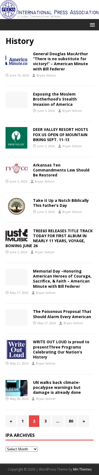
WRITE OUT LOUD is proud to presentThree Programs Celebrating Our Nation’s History (61, 349)
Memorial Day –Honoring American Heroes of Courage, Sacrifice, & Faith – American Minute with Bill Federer (62, 278)
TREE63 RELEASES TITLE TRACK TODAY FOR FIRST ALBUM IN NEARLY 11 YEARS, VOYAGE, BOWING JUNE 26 (49, 238)
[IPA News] (49, 15)
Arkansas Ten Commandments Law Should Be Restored (61, 170)
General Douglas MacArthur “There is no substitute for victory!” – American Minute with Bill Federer (60, 61)
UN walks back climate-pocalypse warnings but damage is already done (57, 387)
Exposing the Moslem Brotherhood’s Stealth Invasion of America (55, 99)
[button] (91, 24)
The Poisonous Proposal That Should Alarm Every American (62, 314)
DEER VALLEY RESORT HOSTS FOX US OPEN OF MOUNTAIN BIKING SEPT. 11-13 (60, 134)
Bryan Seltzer (46, 75)
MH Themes (82, 469)
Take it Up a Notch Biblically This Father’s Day (61, 203)
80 (71, 421)
